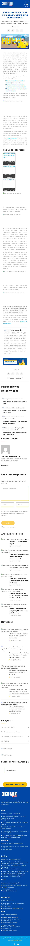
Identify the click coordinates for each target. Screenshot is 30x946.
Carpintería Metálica (9, 727)
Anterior (11, 378)
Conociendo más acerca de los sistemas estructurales (15, 411)
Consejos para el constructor (12, 732)
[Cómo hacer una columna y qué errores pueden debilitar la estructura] (15, 667)
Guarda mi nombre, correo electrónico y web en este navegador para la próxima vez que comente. (14, 513)
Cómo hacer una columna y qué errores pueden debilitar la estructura (18, 672)
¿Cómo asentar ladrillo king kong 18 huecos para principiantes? (15, 433)
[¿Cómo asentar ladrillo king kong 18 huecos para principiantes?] (15, 606)
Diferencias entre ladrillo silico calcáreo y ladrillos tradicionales (15, 422)
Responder (4, 465)
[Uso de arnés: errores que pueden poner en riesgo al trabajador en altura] (15, 704)
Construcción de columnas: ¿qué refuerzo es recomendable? (19, 557)
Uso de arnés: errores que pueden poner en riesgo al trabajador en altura (16, 709)
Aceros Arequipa (17, 330)
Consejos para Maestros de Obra (13, 736)
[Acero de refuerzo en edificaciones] (11, 566)
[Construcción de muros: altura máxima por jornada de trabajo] (15, 575)
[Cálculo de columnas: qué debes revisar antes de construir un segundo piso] (15, 630)
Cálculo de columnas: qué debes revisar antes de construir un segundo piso (18, 636)
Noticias (6, 741)
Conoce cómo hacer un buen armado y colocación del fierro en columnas (19, 596)
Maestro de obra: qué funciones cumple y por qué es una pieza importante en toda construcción (19, 691)
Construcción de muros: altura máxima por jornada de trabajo (19, 581)
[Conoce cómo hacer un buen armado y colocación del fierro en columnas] (15, 590)
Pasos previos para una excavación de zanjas (15, 402)
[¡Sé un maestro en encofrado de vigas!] (12, 539)
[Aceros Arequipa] (7, 331)
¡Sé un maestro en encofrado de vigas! (19, 541)
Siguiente (18, 378)
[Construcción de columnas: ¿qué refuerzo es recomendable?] (15, 551)
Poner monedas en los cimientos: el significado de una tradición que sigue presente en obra (18, 655)
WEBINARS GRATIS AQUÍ (15, 784)
